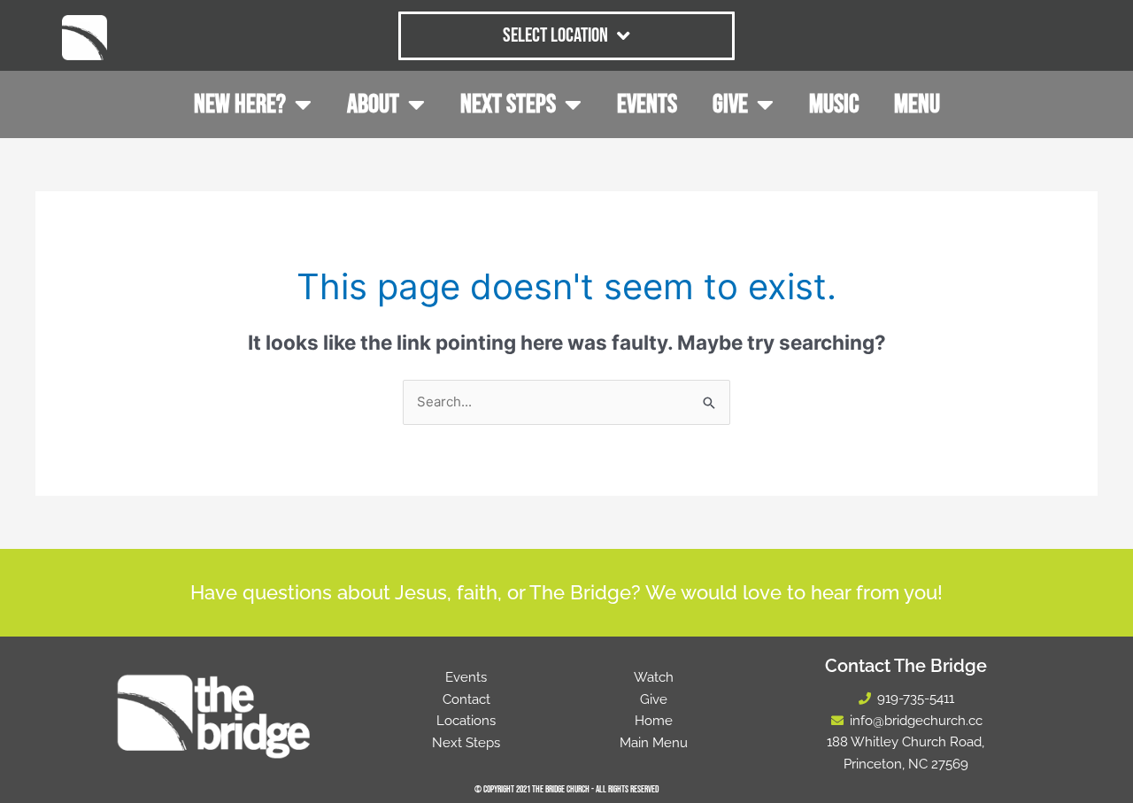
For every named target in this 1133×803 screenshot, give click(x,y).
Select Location (555, 35)
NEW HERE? (240, 104)
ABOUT (373, 104)
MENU (917, 104)
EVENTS (647, 104)
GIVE (730, 104)
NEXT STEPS (508, 104)
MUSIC (834, 104)
